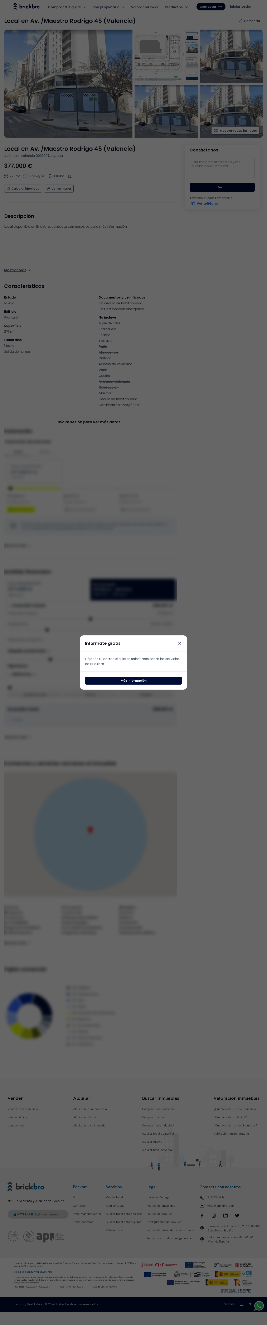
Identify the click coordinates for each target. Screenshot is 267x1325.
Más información (134, 681)
